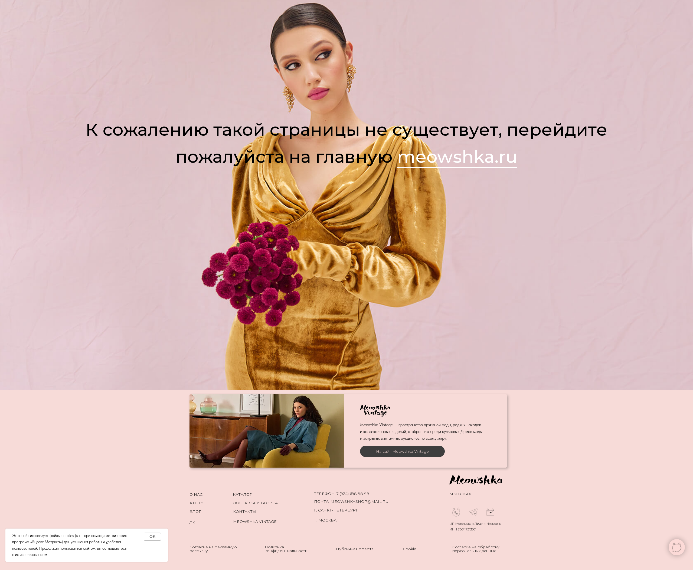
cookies (67, 535)
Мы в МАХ (460, 493)
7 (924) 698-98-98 (352, 493)
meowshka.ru (457, 156)
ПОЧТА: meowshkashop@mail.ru (351, 501)
